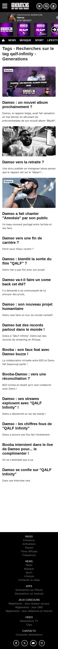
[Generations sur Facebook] (16, 643)
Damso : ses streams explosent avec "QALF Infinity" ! (22, 403)
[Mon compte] (53, 6)
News (12, 40)
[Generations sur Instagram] (42, 643)
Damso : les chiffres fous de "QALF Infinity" (27, 426)
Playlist (29, 547)
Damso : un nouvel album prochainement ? (25, 104)
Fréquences (29, 555)
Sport (39, 40)
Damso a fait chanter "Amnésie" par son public (25, 215)
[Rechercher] (46, 6)
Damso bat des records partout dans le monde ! (23, 327)
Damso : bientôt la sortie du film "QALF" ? (27, 261)
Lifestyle (29, 576)
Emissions (29, 540)
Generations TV (29, 620)
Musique (25, 40)
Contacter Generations (29, 634)
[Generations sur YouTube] (33, 643)
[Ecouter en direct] (39, 6)
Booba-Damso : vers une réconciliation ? (24, 376)
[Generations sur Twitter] (24, 643)
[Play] (4, 27)
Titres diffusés (29, 551)
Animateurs (29, 543)
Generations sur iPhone (29, 589)
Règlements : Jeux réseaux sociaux (29, 603)
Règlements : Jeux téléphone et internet (29, 611)
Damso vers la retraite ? (23, 162)
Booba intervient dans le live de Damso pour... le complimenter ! (27, 449)
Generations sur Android (29, 593)
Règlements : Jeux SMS (29, 607)
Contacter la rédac (29, 579)
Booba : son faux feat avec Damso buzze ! (25, 351)
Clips (29, 624)
